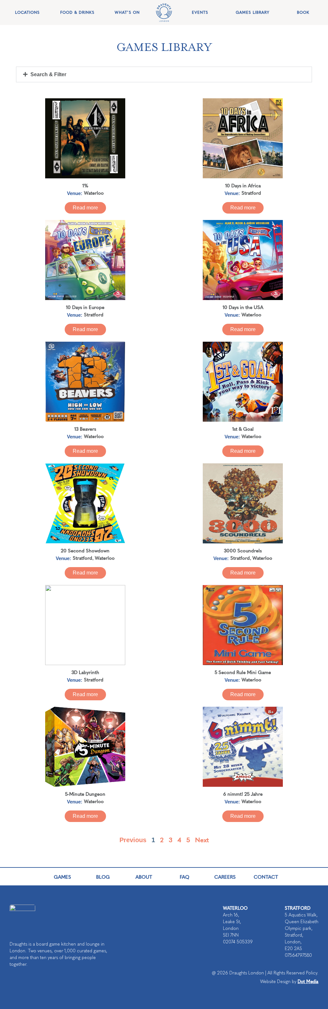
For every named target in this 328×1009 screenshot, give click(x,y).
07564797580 (298, 955)
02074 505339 (238, 942)
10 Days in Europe (85, 307)
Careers (225, 876)
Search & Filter (48, 74)
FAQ (184, 876)
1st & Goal (243, 428)
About (143, 876)
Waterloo (94, 192)
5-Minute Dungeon (85, 793)
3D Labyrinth (85, 672)
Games (62, 876)
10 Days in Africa (243, 185)
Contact (266, 876)
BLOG (103, 876)
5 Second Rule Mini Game (243, 672)
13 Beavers (85, 428)
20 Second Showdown (85, 550)
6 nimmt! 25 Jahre (243, 793)
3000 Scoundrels (243, 550)
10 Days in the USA (243, 307)
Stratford (251, 192)
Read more (85, 207)
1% (85, 185)
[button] (164, 74)
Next (202, 839)
